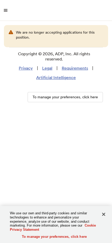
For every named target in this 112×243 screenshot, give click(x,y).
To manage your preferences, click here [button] (65, 97)
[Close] (103, 214)
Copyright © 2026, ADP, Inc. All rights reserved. (54, 56)
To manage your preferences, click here (54, 237)
